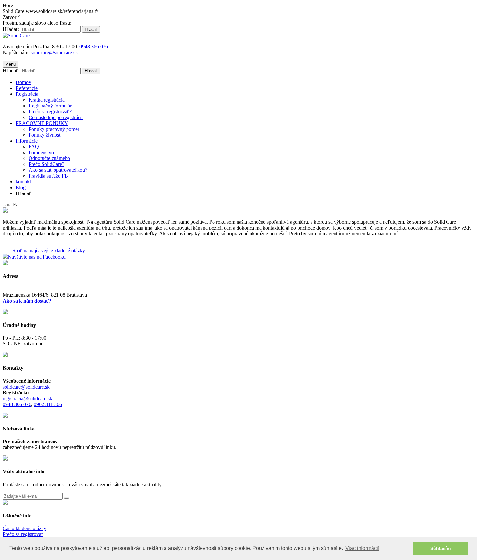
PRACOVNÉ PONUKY (42, 123)
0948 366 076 (17, 404)
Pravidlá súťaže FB (48, 176)
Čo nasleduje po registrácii (56, 117)
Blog (21, 187)
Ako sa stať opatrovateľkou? (58, 170)
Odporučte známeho (49, 158)
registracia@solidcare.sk (27, 398)
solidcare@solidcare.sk (54, 52)
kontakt (23, 181)
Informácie (27, 140)
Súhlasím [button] (440, 548)
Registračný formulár (50, 105)
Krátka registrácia (47, 100)
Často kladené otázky (24, 528)
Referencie (27, 88)
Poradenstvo (41, 152)
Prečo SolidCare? (46, 164)
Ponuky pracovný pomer (54, 129)
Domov (23, 82)
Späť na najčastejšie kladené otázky (48, 250)
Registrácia (27, 94)
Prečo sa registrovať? (50, 111)
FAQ (34, 146)
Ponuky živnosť (45, 135)
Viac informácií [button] (362, 548)
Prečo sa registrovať (23, 534)
